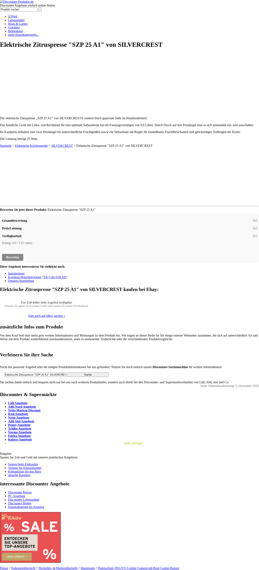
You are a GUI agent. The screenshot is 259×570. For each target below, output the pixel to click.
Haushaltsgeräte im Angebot (26, 507)
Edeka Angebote (19, 436)
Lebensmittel (16, 20)
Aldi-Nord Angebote (22, 406)
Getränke (14, 27)
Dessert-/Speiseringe (21, 280)
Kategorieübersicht (23, 568)
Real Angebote (18, 414)
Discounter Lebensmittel (23, 499)
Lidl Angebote (18, 403)
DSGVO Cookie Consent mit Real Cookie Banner (147, 568)
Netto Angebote (18, 417)
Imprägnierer (16, 273)
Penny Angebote (19, 425)
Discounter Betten (19, 503)
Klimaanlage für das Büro (24, 471)
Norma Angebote (20, 432)
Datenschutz (106, 568)
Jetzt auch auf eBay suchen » (46, 315)
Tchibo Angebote (19, 428)
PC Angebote (16, 496)
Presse (4, 568)
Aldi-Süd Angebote (21, 421)
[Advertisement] (129, 81)
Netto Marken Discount (24, 410)
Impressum (88, 568)
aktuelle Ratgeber (19, 475)
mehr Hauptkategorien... (23, 34)
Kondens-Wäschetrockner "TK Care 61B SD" (38, 277)
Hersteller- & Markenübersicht (58, 568)
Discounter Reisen (20, 492)
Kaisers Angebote (20, 439)
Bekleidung (15, 31)
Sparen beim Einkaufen (23, 464)
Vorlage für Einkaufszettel (24, 468)
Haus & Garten (18, 24)
